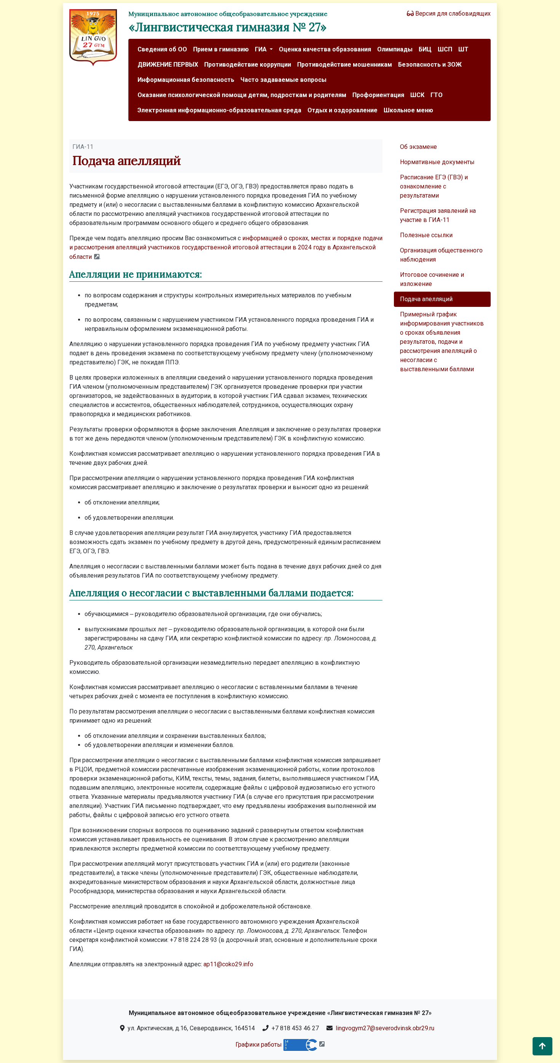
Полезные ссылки (426, 235)
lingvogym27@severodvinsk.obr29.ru (385, 1028)
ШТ (463, 49)
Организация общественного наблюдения (441, 255)
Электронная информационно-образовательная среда (219, 110)
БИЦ (425, 49)
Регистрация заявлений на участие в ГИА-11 (438, 215)
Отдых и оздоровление (342, 110)
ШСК (417, 95)
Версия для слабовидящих (452, 13)
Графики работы (258, 1044)
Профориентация (378, 95)
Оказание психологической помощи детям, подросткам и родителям (242, 95)
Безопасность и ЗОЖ (430, 64)
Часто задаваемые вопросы (283, 79)
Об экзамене (418, 146)
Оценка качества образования (325, 49)
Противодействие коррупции (247, 64)
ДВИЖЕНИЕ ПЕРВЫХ (168, 64)
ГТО (436, 95)
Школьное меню (408, 110)
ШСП (445, 49)
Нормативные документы (437, 162)
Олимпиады (395, 49)
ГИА (261, 49)
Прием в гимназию (221, 49)
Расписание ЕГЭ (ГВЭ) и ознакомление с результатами (434, 186)
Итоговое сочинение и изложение (432, 279)
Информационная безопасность (186, 79)
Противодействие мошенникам (344, 64)
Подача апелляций (426, 299)
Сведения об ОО (162, 49)
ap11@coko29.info (228, 964)
